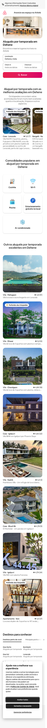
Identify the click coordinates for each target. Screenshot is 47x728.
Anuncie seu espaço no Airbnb (27, 12)
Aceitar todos (22, 700)
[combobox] (22, 59)
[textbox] (13, 67)
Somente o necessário (22, 706)
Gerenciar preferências (23, 712)
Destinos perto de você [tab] (12, 640)
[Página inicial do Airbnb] (5, 12)
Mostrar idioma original (29, 5)
